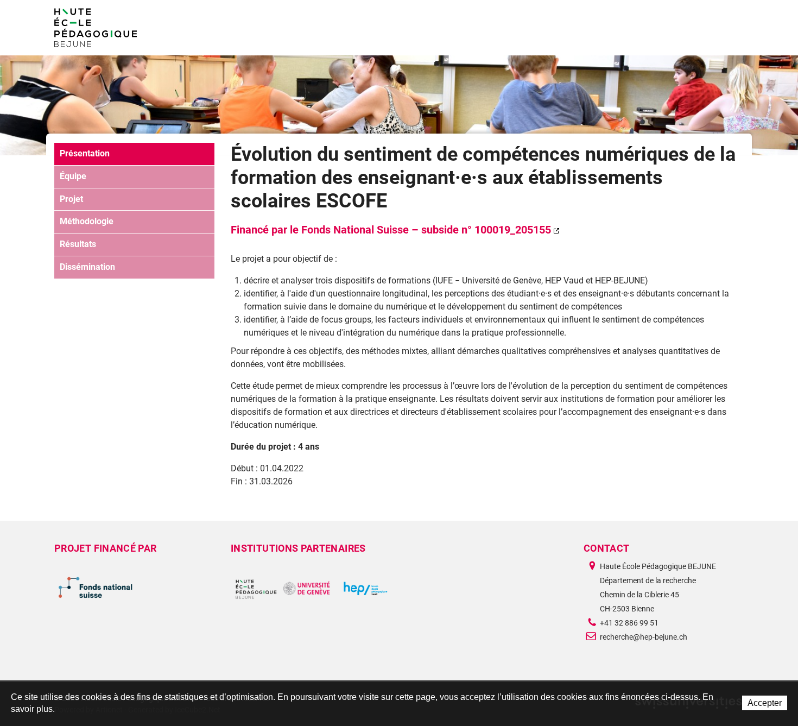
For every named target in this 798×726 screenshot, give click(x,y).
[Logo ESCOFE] (311, 588)
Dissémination (87, 267)
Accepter (765, 703)
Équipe (73, 176)
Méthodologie (86, 221)
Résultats (78, 244)
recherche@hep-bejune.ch (643, 637)
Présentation (85, 153)
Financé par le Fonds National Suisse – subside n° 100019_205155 (391, 229)
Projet (71, 199)
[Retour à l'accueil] (95, 27)
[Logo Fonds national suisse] (134, 588)
